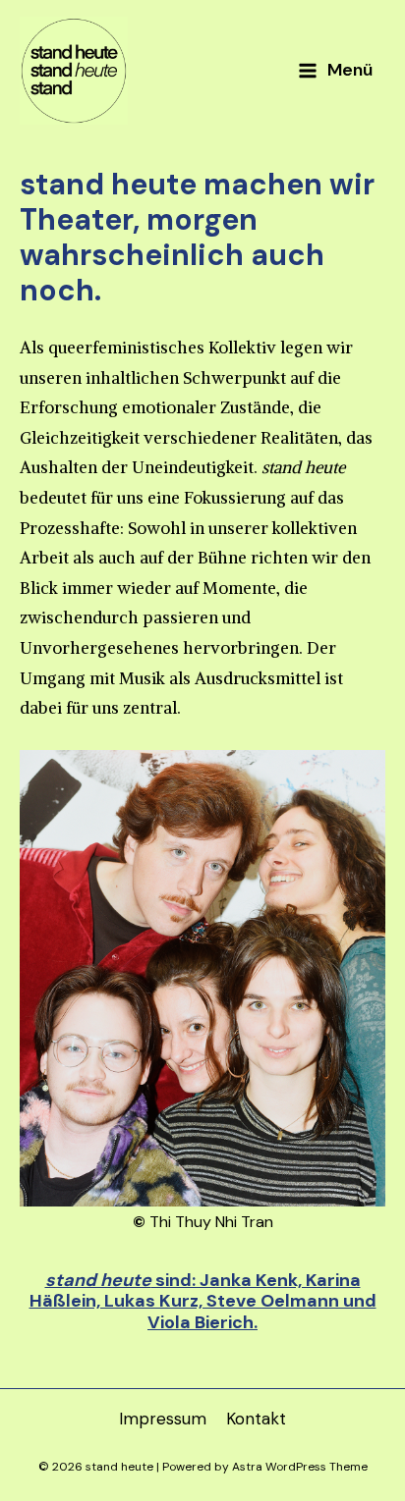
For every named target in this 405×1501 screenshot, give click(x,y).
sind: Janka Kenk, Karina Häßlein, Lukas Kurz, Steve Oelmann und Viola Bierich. (202, 1301)
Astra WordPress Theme (300, 1466)
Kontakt (256, 1418)
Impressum (162, 1418)
